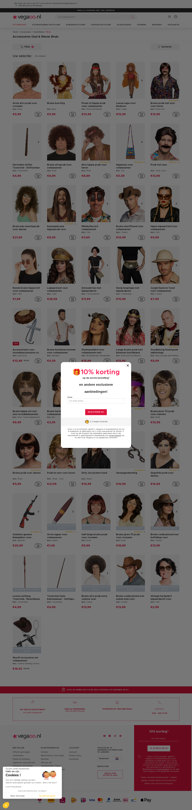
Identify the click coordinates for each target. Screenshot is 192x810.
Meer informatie (18, 796)
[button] (6, 805)
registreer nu (96, 412)
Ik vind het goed (47, 796)
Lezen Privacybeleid (13, 787)
